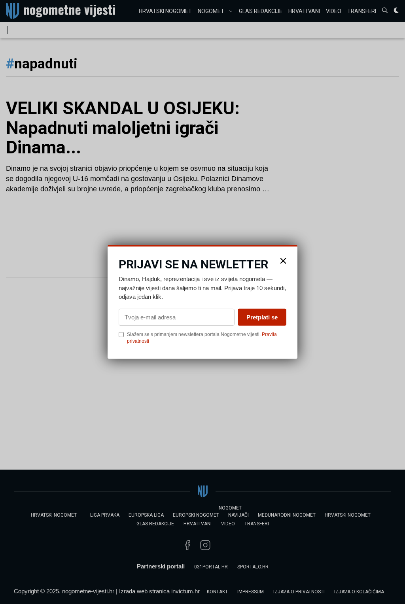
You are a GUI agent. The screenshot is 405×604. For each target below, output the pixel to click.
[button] (283, 261)
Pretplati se (262, 316)
